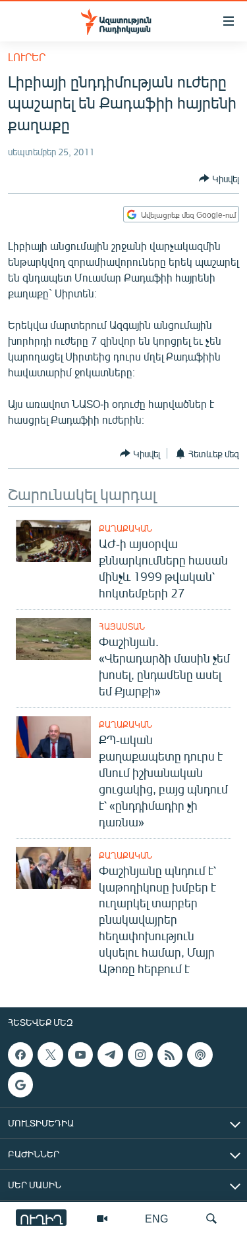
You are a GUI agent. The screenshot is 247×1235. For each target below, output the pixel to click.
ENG (156, 1218)
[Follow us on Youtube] (80, 1054)
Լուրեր (26, 57)
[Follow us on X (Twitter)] (50, 1054)
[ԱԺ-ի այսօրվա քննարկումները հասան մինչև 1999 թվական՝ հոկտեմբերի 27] (53, 541)
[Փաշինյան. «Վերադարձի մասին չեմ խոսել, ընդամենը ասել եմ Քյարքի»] (53, 639)
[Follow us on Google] (20, 1084)
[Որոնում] (211, 1218)
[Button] (219, 178)
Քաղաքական (125, 528)
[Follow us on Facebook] (20, 1054)
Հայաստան (122, 626)
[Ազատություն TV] (102, 1218)
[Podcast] (199, 1054)
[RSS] (169, 1054)
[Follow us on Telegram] (110, 1054)
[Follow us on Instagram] (140, 1054)
